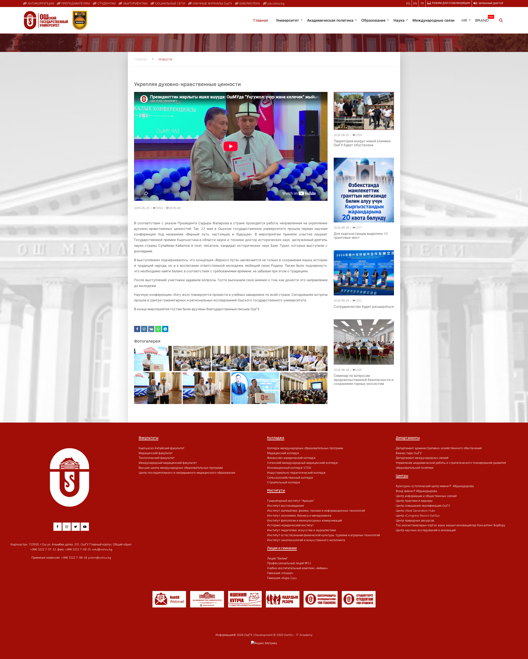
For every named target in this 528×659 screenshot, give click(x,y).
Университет (287, 20)
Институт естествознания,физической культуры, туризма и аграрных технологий (323, 535)
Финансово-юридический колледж (291, 458)
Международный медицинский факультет (168, 463)
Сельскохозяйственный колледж (290, 477)
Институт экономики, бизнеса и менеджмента (299, 515)
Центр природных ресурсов (415, 520)
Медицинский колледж (283, 453)
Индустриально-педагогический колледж (296, 473)
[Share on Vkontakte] (151, 329)
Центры (402, 475)
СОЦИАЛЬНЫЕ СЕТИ (169, 3)
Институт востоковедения (285, 505)
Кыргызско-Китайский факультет (161, 448)
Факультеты (148, 438)
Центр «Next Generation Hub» (415, 510)
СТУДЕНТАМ (106, 3)
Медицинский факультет (156, 453)
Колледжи (275, 438)
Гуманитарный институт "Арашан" (290, 501)
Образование (373, 20)
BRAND (483, 19)
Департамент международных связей (422, 458)
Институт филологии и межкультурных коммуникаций (304, 520)
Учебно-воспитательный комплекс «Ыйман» (297, 568)
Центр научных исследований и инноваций (426, 530)
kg (408, 3)
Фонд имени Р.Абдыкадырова (416, 491)
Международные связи (433, 20)
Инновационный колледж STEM (289, 468)
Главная (260, 20)
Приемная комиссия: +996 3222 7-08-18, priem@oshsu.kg (71, 557)
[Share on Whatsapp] (158, 329)
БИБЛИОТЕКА (249, 3)
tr (422, 3)
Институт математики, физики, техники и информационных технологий (316, 510)
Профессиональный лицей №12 (289, 563)
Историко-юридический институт (290, 525)
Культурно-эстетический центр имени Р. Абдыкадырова (435, 486)
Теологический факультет (156, 458)
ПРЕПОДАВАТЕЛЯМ (75, 3)
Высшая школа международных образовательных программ (181, 468)
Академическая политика (330, 20)
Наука (399, 20)
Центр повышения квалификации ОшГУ (423, 505)
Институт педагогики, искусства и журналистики (301, 530)
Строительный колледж (283, 482)
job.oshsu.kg (275, 3)
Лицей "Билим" (277, 558)
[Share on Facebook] (137, 329)
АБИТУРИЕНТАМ (134, 3)
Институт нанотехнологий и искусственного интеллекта (306, 540)
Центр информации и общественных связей (426, 496)
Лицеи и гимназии (282, 548)
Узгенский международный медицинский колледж (302, 463)
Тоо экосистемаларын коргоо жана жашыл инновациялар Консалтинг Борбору (450, 525)
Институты (276, 490)
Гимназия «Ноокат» (280, 573)
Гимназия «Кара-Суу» (282, 578)
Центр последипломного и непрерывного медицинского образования (187, 473)
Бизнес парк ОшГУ (409, 453)
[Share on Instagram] (144, 329)
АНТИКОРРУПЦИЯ (40, 3)
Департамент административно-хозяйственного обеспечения (439, 448)
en (415, 3)
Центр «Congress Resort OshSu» (418, 515)
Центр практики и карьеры (414, 501)
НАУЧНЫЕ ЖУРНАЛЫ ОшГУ (212, 3)
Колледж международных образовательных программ (305, 448)
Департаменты (408, 438)
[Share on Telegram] (165, 329)
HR (464, 20)
